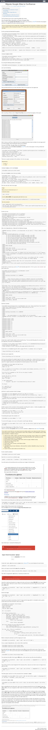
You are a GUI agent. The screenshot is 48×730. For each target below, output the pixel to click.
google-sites (19, 6)
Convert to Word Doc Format (11, 14)
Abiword (25, 563)
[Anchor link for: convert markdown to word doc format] (19, 14)
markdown (15, 6)
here (23, 146)
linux (12, 6)
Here (34, 21)
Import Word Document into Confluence (11, 16)
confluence (23, 6)
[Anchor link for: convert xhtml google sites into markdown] (7, 13)
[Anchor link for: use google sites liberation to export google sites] (8, 10)
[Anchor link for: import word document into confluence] (19, 16)
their (37, 428)
